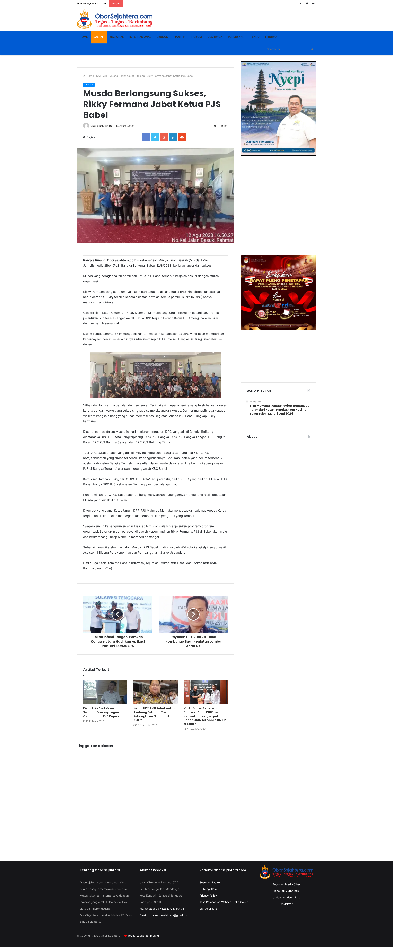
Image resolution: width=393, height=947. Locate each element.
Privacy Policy (208, 895)
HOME (84, 36)
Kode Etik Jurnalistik (286, 890)
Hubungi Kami (208, 889)
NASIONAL (117, 36)
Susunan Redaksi (210, 882)
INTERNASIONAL (140, 36)
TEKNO (255, 36)
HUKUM (196, 36)
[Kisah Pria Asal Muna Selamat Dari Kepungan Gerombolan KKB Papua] (105, 692)
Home (90, 75)
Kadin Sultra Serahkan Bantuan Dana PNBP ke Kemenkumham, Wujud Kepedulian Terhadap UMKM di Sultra (205, 716)
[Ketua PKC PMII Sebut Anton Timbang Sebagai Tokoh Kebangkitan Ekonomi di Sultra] (155, 692)
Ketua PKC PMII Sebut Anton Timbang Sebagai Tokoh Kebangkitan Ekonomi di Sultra (154, 714)
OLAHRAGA (215, 36)
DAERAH (99, 36)
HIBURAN (271, 36)
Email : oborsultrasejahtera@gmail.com (164, 915)
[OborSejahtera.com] (114, 19)
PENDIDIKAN (236, 36)
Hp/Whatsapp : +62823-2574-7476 (162, 908)
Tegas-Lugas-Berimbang (143, 935)
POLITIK (180, 36)
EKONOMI (163, 36)
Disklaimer (286, 904)
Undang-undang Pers (286, 897)
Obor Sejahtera (99, 125)
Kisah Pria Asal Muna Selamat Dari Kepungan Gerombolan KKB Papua (101, 712)
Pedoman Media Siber (286, 884)
